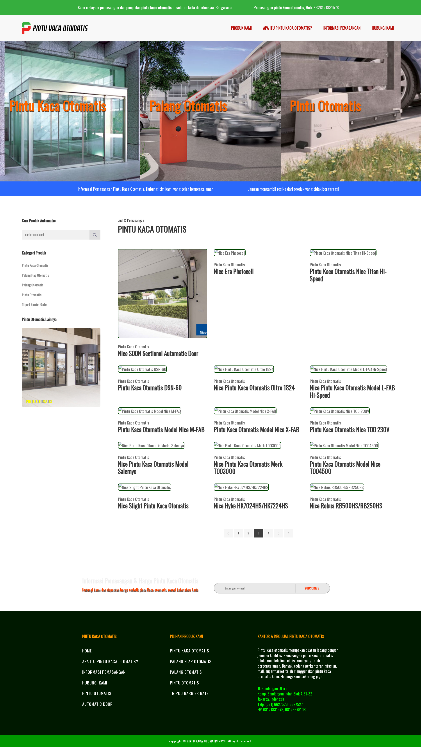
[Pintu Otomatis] (61, 367)
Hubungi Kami (383, 28)
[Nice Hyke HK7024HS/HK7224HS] (241, 486)
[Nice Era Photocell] (230, 252)
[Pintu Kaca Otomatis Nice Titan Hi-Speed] (343, 252)
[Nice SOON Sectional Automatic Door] (162, 293)
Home (87, 650)
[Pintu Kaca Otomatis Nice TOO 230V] (340, 410)
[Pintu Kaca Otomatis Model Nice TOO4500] (344, 444)
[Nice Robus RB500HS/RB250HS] (337, 486)
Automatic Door (97, 704)
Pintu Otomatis (31, 294)
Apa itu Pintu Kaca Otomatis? (287, 28)
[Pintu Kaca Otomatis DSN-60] (142, 368)
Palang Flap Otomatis (35, 275)
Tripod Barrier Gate (34, 304)
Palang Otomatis (32, 284)
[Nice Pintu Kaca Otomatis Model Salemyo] (151, 444)
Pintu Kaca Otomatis (35, 265)
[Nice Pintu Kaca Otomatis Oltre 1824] (244, 368)
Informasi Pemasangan (341, 28)
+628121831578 (326, 7)
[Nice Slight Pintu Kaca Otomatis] (144, 486)
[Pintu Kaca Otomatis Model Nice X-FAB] (245, 410)
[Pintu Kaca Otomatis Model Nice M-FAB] (149, 410)
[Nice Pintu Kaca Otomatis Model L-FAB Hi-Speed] (348, 368)
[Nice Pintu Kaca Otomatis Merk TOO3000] (247, 444)
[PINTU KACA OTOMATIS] (55, 28)
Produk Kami (241, 28)
